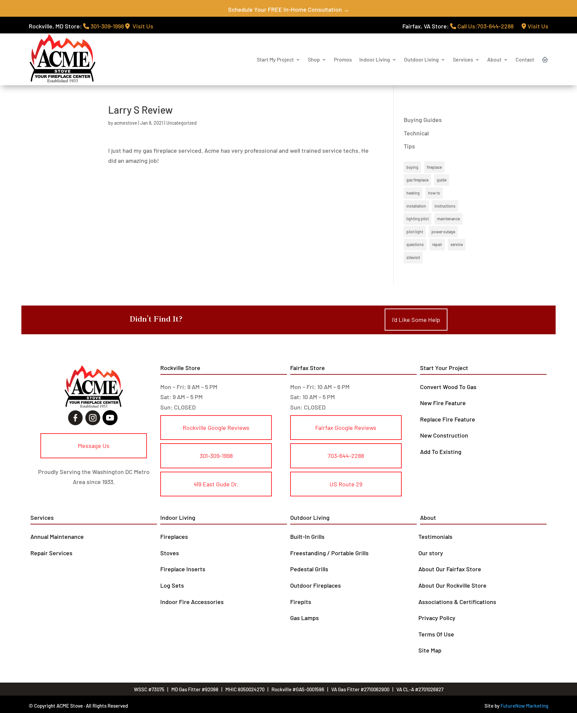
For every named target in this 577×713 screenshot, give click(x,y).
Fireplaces (174, 536)
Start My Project (275, 59)
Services (463, 59)
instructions (444, 206)
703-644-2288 (346, 455)
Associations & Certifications (457, 601)
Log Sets (172, 585)
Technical (416, 133)
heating (413, 193)
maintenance (448, 218)
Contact (525, 59)
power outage (443, 231)
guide (441, 179)
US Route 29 (346, 484)
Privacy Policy (436, 617)
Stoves (169, 553)
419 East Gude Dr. (216, 484)
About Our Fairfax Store (449, 569)
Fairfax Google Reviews (345, 427)
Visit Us (141, 26)
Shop (314, 59)
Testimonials (435, 536)
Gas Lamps (304, 617)
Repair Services (51, 553)
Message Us (94, 445)
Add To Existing (440, 451)
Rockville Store (180, 367)
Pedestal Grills (309, 569)
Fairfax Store (307, 367)
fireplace (434, 167)
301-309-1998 (106, 26)
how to (434, 193)
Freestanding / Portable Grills (329, 553)
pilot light (414, 231)
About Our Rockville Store (452, 585)
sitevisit (413, 257)
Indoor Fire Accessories (192, 601)
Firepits (300, 601)
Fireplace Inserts (182, 569)
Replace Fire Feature (447, 419)
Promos (343, 59)
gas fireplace (417, 179)
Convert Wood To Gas (448, 386)
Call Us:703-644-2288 (485, 26)
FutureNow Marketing (524, 706)
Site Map (429, 650)
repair (437, 244)
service (456, 244)
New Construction (444, 435)
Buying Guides (423, 119)
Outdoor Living (421, 59)
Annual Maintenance (57, 536)
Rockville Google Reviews (216, 427)
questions (415, 244)
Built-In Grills (307, 536)
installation (416, 206)
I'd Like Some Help (416, 319)
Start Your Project (444, 367)
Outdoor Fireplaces (315, 585)
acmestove (125, 123)
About (494, 59)
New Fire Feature (443, 402)
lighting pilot (417, 218)
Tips (409, 146)
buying (412, 167)
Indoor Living (374, 59)
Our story (430, 553)
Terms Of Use (436, 634)
